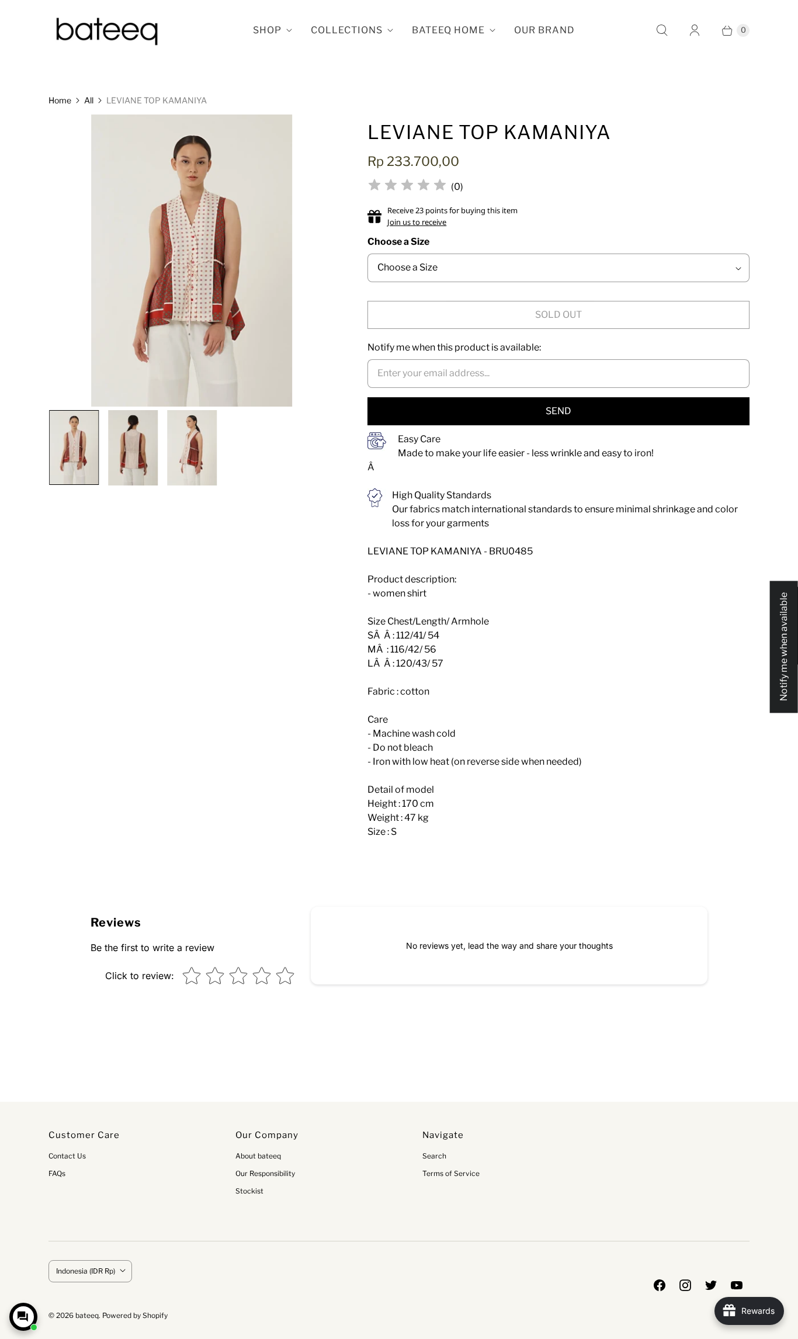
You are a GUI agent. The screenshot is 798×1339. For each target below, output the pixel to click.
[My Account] (694, 30)
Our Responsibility (265, 1173)
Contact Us (67, 1155)
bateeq (87, 1315)
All (88, 100)
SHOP (267, 30)
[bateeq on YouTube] (737, 1285)
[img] (407, 186)
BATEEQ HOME (448, 30)
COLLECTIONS (347, 30)
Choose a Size (398, 241)
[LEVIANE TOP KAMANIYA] (192, 265)
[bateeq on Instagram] (685, 1285)
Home (59, 100)
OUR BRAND (544, 30)
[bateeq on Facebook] (659, 1285)
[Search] (662, 30)
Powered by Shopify (135, 1315)
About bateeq (258, 1155)
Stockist (249, 1191)
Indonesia (85, 1271)
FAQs (56, 1173)
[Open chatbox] (23, 1317)
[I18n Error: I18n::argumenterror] (73, 447)
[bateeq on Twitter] (711, 1285)
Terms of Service (451, 1173)
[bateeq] (106, 30)
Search (434, 1155)
